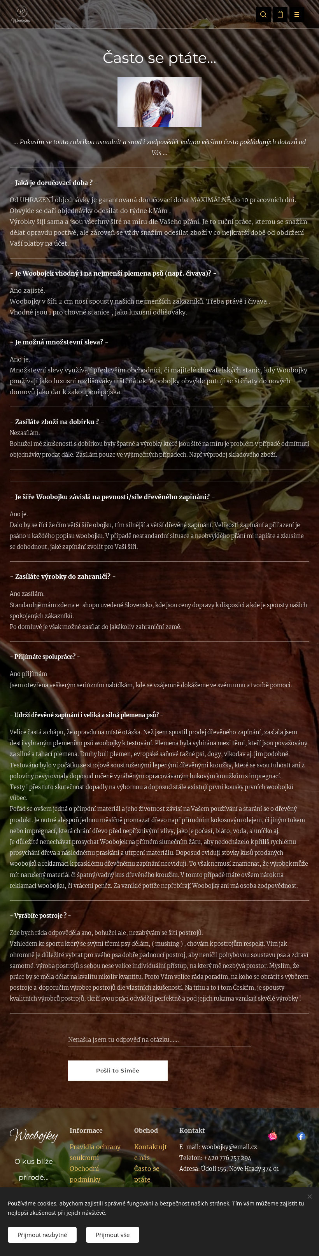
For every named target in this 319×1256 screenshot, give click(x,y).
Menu (296, 14)
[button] (263, 14)
